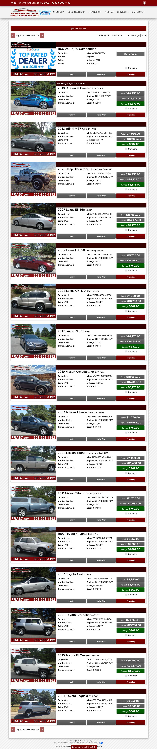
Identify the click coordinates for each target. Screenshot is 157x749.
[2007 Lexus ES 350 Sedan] (33, 219)
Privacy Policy (88, 741)
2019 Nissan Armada (81, 371)
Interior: (61, 56)
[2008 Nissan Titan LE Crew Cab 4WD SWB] (33, 462)
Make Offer (101, 74)
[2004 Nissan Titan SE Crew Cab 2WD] (33, 422)
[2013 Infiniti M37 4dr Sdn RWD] (33, 138)
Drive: (61, 60)
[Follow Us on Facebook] (144, 3)
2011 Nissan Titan (80, 493)
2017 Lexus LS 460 (74, 331)
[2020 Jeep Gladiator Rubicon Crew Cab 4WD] (33, 179)
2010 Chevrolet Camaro (80, 88)
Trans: (61, 63)
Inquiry (72, 74)
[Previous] (13, 35)
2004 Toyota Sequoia (78, 696)
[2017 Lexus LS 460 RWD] (33, 341)
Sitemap (82, 742)
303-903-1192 (62, 2)
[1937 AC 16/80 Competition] (33, 58)
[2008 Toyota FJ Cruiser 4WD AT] (33, 624)
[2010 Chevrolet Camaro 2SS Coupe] (33, 98)
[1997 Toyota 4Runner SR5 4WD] (33, 543)
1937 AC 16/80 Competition (77, 49)
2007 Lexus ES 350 (75, 209)
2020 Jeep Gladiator (85, 169)
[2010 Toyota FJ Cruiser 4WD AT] (33, 665)
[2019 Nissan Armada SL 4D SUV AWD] (33, 381)
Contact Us (79, 741)
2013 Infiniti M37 (77, 128)
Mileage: (91, 60)
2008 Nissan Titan (83, 453)
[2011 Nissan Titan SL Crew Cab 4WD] (33, 503)
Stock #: (90, 63)
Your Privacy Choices (92, 742)
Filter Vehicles (79, 28)
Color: (61, 53)
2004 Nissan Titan (81, 412)
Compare (132, 68)
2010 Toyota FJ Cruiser (78, 655)
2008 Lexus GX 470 (78, 290)
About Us (72, 741)
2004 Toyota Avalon (74, 574)
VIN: (89, 53)
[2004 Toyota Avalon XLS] (33, 584)
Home (66, 741)
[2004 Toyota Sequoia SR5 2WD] (33, 705)
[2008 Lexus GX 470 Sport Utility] (33, 300)
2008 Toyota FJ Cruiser (79, 615)
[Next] (42, 35)
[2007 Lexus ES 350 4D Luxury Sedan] (33, 260)
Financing (131, 74)
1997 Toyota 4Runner (78, 533)
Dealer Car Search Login (61, 742)
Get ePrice (130, 54)
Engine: (90, 56)
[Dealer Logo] (30, 12)
